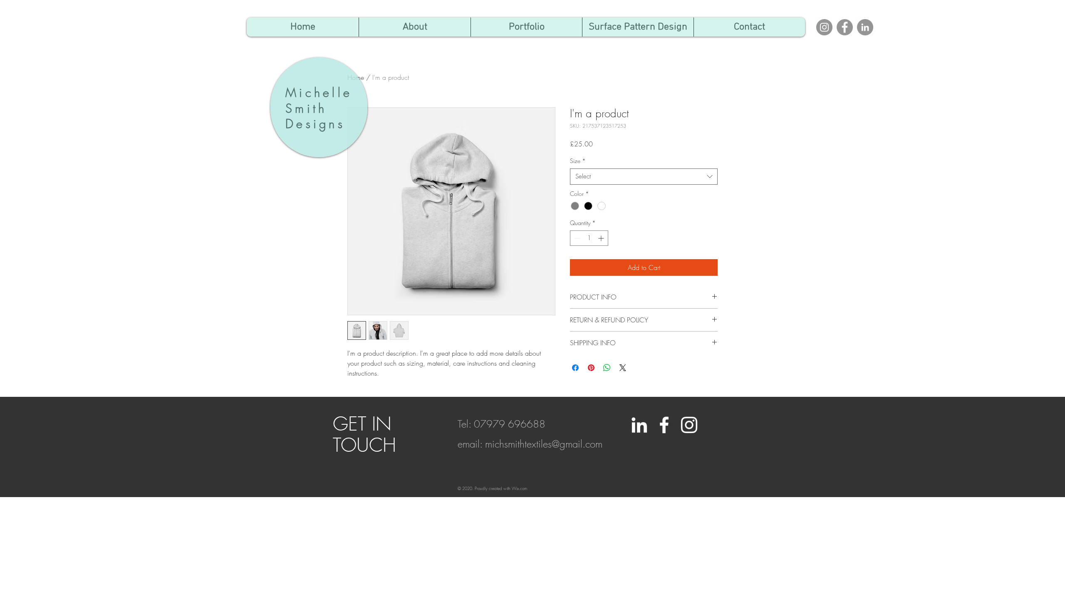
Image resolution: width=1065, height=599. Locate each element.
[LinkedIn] (865, 27)
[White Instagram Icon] (689, 425)
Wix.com (519, 488)
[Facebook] (845, 27)
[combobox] (644, 176)
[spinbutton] (589, 238)
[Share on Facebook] (575, 368)
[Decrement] (576, 238)
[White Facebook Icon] (664, 425)
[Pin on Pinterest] (591, 368)
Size (578, 161)
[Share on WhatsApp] (607, 368)
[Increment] (602, 238)
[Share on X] (623, 368)
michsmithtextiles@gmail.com (543, 443)
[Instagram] (824, 27)
